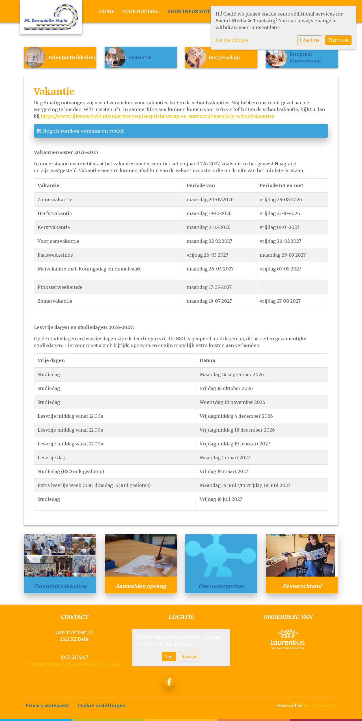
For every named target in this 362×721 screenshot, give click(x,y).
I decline (310, 40)
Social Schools (320, 705)
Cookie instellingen (101, 705)
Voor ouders (140, 11)
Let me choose (232, 40)
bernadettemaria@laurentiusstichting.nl (74, 664)
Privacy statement (47, 705)
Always (189, 656)
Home (107, 11)
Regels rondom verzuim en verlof (83, 131)
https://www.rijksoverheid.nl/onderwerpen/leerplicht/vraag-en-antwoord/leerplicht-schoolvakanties (157, 116)
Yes (169, 656)
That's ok (338, 40)
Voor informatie (191, 11)
